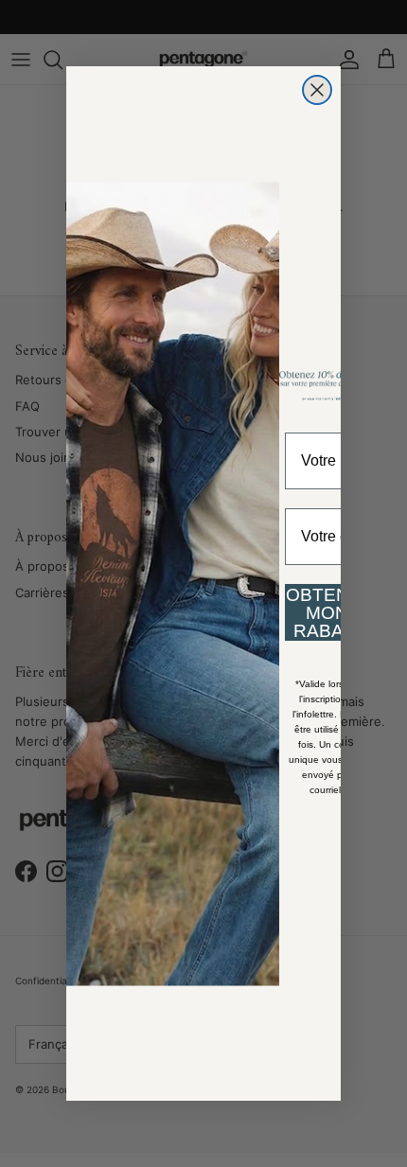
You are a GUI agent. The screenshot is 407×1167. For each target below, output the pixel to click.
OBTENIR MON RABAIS (326, 613)
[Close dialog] (317, 90)
